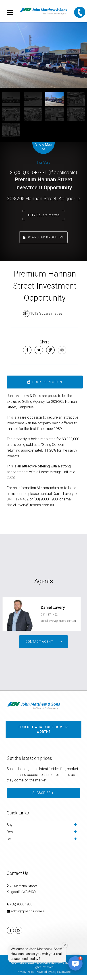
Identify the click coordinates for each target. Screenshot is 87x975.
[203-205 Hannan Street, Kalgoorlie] (43, 55)
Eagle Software (60, 971)
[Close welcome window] (64, 945)
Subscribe (42, 793)
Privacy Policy (25, 971)
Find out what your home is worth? (44, 729)
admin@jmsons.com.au (28, 911)
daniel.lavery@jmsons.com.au (58, 620)
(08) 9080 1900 (21, 904)
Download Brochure (45, 237)
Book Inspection (46, 382)
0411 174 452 (49, 614)
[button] (75, 963)
